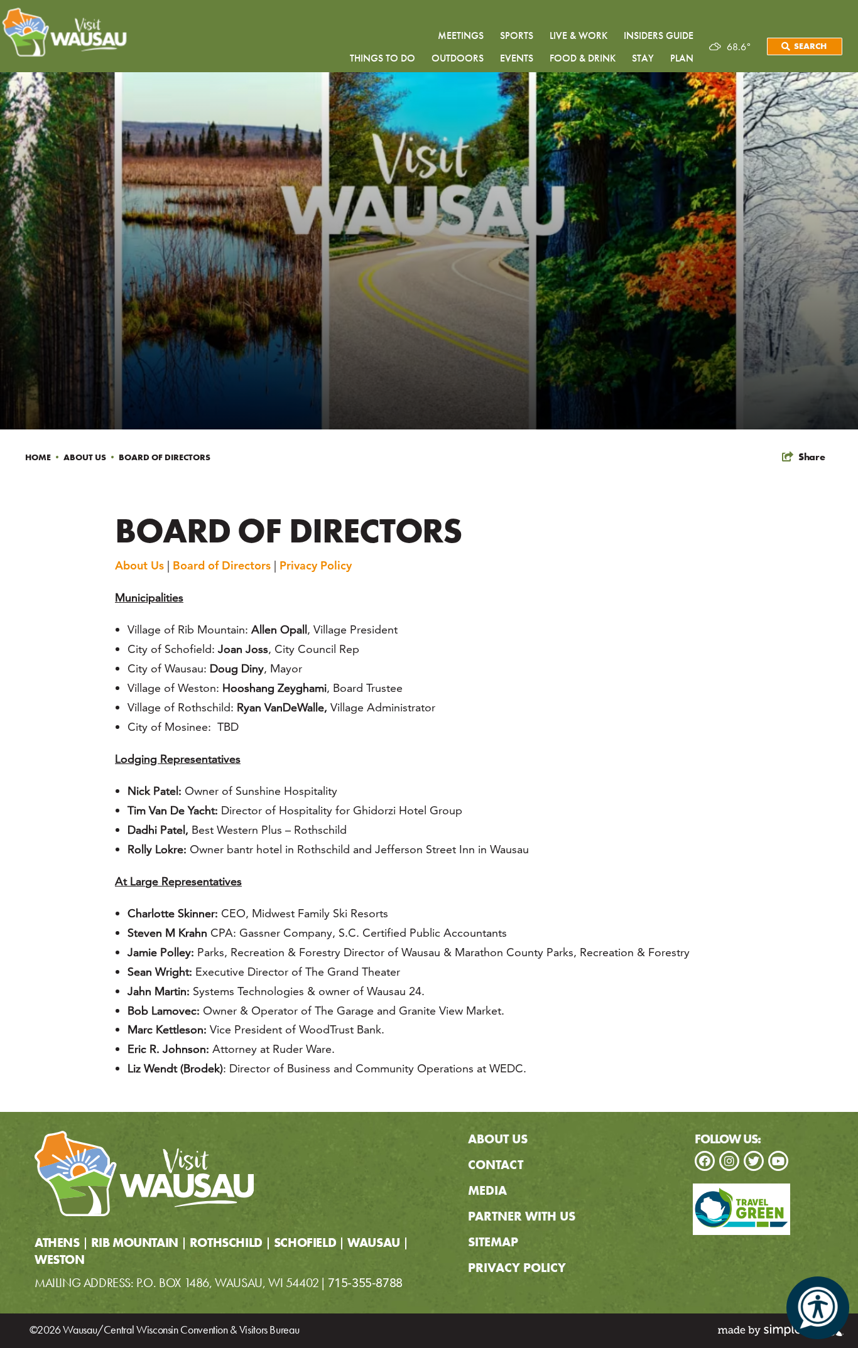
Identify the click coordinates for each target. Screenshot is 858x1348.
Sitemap (493, 1242)
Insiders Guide (658, 35)
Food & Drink (583, 58)
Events (516, 58)
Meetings (461, 35)
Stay (643, 58)
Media (487, 1190)
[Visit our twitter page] (754, 1161)
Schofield (305, 1243)
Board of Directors (165, 457)
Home (43, 457)
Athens (57, 1243)
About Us (90, 457)
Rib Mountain (134, 1243)
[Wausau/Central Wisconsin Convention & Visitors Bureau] (144, 1173)
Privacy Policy (316, 565)
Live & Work (578, 35)
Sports (516, 35)
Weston (60, 1260)
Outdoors (458, 58)
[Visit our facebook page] (705, 1161)
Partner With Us (521, 1216)
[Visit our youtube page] (778, 1161)
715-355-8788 (365, 1283)
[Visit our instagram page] (729, 1161)
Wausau (373, 1243)
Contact (495, 1165)
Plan (681, 58)
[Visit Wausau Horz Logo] (67, 33)
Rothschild (226, 1243)
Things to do (382, 58)
